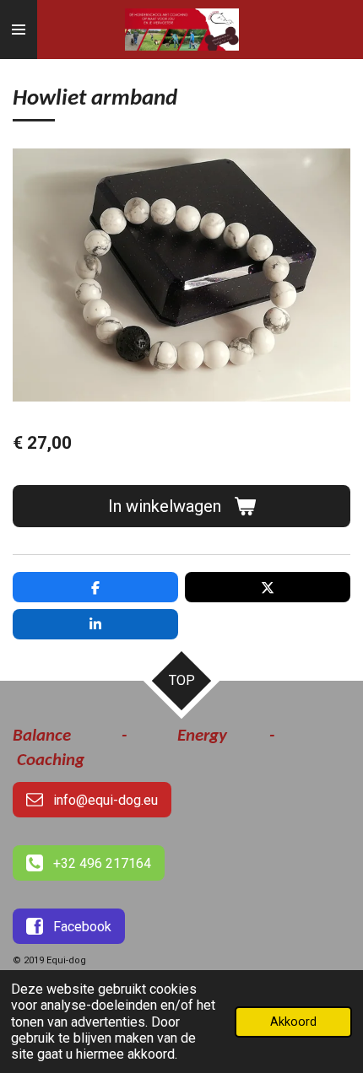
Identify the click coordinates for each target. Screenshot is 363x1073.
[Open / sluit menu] (18, 29)
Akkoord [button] (293, 1022)
